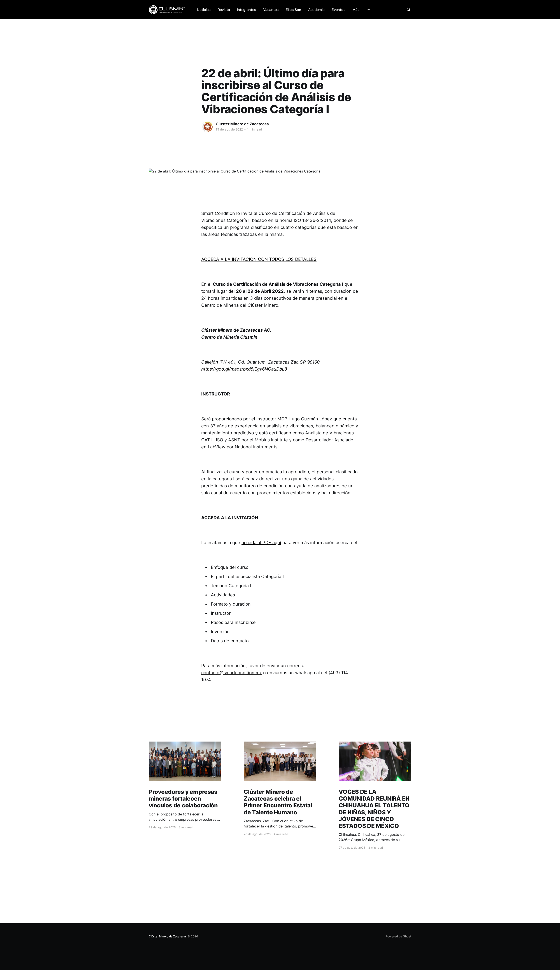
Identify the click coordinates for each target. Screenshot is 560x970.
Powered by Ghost (398, 936)
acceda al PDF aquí (261, 542)
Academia (316, 9)
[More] (368, 10)
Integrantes (246, 9)
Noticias (204, 9)
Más (355, 9)
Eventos (338, 9)
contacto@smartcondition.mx (231, 672)
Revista (224, 9)
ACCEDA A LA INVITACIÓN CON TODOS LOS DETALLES (259, 259)
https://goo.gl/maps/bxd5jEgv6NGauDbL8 (244, 369)
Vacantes (271, 9)
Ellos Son (293, 9)
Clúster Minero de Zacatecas (242, 124)
